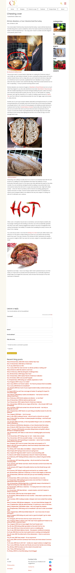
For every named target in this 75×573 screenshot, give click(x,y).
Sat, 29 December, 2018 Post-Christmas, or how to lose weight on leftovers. (29, 472)
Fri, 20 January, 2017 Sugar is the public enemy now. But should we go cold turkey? (28, 467)
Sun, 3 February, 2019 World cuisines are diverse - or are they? (25, 398)
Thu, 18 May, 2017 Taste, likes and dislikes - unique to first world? (25, 449)
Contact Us (31, 567)
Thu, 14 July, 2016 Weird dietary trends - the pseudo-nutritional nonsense (28, 530)
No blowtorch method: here (14, 72)
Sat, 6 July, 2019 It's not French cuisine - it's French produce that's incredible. (29, 384)
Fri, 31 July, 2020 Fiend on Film (15, 366)
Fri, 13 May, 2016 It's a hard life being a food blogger (22, 551)
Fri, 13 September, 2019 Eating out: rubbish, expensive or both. (25, 380)
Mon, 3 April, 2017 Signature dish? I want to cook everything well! (25, 453)
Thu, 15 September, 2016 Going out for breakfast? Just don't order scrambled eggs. (29, 509)
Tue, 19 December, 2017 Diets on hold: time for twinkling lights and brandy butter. (28, 433)
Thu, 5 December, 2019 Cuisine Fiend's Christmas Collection (24, 402)
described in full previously (45, 89)
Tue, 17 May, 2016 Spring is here (16, 549)
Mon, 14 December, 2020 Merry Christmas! (19, 364)
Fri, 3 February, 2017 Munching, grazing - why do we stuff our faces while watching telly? (28, 460)
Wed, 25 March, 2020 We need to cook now (19, 370)
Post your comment (12, 353)
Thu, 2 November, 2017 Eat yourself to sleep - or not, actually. (25, 438)
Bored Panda (39, 87)
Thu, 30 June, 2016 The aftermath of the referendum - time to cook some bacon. (28, 534)
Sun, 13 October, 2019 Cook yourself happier (19, 378)
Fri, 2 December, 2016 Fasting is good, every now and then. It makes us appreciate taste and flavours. (27, 480)
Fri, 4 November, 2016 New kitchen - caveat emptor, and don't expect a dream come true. (28, 490)
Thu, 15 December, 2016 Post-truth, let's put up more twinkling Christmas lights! (28, 475)
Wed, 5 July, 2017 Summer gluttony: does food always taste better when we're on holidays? (28, 446)
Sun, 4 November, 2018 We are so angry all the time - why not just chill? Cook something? (29, 404)
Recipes (22, 9)
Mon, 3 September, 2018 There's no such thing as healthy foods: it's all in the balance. (29, 411)
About (62, 9)
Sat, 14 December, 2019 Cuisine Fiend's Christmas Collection (24, 376)
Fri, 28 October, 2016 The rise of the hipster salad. (21, 493)
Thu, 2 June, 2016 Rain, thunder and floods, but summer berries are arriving (29, 545)
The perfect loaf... (11, 149)
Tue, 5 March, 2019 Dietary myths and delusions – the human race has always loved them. (27, 395)
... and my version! (11, 177)
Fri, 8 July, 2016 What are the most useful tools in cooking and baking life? (28, 532)
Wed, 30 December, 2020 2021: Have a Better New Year (23, 362)
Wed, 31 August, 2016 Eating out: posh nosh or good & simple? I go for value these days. (29, 516)
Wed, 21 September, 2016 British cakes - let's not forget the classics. (27, 506)
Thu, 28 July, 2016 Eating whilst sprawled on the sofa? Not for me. (26, 526)
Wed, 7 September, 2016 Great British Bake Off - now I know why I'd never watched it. (28, 512)
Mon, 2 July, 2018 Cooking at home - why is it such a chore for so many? (28, 416)
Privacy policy (10, 565)
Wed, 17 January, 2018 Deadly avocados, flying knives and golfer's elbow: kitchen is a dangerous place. (28, 429)
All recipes (10, 568)
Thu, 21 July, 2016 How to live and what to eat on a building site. (25, 528)
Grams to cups (32, 9)
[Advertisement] (29, 297)
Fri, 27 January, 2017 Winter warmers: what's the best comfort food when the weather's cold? (29, 464)
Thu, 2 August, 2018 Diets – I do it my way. (19, 414)
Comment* (10, 316)
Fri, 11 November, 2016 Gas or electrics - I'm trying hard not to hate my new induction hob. (29, 487)
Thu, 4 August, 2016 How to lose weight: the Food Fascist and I (25, 524)
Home (12, 9)
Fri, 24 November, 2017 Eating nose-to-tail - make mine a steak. (26, 436)
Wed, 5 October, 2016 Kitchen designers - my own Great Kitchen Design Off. (29, 502)
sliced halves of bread (27, 107)
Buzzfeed (32, 87)
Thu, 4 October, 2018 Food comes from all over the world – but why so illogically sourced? (27, 408)
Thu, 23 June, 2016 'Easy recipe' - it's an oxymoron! (21, 537)
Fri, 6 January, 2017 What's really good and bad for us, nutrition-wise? (27, 470)
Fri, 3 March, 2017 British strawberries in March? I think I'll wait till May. (27, 455)
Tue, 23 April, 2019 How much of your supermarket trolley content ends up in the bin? (29, 388)
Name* (9, 329)
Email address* (11, 334)
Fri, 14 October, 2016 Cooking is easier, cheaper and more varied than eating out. (29, 499)
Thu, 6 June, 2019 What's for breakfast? (18, 386)
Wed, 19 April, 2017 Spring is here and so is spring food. (22, 451)
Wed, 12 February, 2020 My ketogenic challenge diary (22, 372)
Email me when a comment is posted (18, 345)
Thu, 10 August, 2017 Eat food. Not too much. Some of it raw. (24, 519)
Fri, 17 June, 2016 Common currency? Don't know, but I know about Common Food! (29, 540)
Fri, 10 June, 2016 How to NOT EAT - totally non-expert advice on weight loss (29, 543)
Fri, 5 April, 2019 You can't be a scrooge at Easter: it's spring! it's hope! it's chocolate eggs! (28, 391)
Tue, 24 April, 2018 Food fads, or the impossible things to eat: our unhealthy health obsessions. (29, 422)
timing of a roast (32, 232)
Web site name (11, 339)
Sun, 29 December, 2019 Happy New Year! (19, 374)
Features (42, 9)
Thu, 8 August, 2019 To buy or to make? (18, 382)
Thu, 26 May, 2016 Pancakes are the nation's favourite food (24, 547)
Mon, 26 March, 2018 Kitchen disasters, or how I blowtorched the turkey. (28, 425)
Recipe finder (52, 9)
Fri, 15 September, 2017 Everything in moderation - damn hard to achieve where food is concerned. (28, 440)
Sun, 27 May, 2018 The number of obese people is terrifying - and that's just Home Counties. (29, 419)
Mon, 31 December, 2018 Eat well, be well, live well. (21, 400)
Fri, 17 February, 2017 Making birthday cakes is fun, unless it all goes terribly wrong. (29, 457)
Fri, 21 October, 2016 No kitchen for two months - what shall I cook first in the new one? (29, 496)
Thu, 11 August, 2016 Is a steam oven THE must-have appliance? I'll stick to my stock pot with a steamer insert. (29, 521)
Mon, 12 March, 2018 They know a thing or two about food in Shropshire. (27, 427)
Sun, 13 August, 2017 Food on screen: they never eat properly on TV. (26, 443)
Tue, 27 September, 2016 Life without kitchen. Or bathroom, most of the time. (29, 504)
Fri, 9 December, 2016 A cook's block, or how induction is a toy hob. (26, 478)
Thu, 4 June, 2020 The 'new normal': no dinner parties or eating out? (26, 368)
